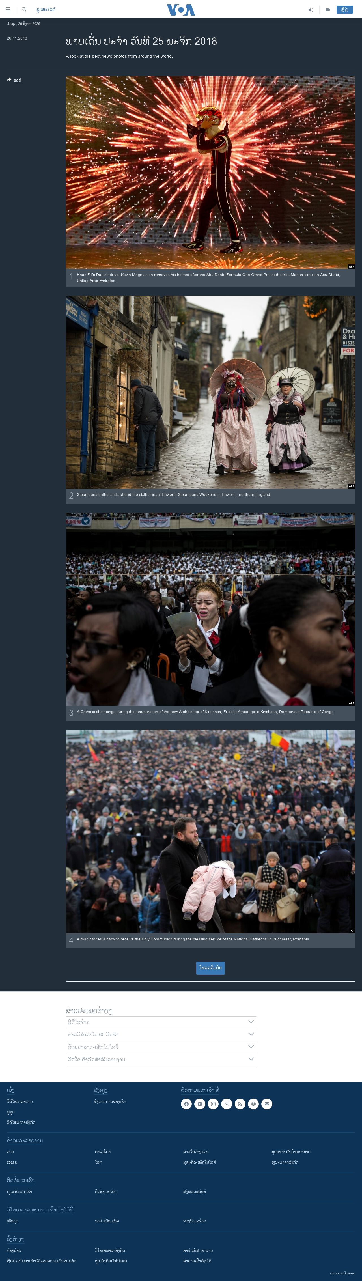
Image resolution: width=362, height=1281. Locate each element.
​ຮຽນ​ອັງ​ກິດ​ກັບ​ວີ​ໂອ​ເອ (111, 1261)
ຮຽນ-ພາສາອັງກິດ (285, 1162)
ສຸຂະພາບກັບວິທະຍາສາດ (291, 1152)
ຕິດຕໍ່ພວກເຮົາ (105, 1192)
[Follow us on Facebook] (186, 1104)
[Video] (328, 10)
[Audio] (311, 10)
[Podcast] (253, 1104)
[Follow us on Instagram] (213, 1104)
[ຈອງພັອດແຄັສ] (266, 1104)
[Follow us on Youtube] (199, 1104)
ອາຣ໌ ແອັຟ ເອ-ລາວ (198, 1251)
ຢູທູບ (11, 1112)
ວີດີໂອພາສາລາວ (20, 1102)
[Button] (14, 81)
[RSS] (240, 1104)
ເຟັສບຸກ (13, 1221)
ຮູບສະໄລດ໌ (45, 10)
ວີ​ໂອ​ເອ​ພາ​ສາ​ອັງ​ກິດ (110, 1251)
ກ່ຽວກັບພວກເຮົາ (19, 1192)
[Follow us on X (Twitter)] (226, 1104)
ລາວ (10, 1152)
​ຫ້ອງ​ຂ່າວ (14, 1251)
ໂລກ (98, 1162)
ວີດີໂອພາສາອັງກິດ (21, 1122)
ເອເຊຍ (12, 1162)
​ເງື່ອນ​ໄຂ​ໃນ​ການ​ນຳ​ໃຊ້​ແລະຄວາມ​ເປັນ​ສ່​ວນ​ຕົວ (41, 1261)
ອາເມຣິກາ (103, 1152)
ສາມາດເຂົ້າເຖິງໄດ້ (197, 1261)
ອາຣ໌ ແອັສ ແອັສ (107, 1221)
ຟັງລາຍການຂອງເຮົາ (110, 1102)
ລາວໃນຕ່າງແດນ (196, 1152)
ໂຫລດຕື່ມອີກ (210, 968)
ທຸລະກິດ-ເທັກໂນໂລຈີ (199, 1162)
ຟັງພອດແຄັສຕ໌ (194, 1192)
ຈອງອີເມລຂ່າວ (194, 1221)
